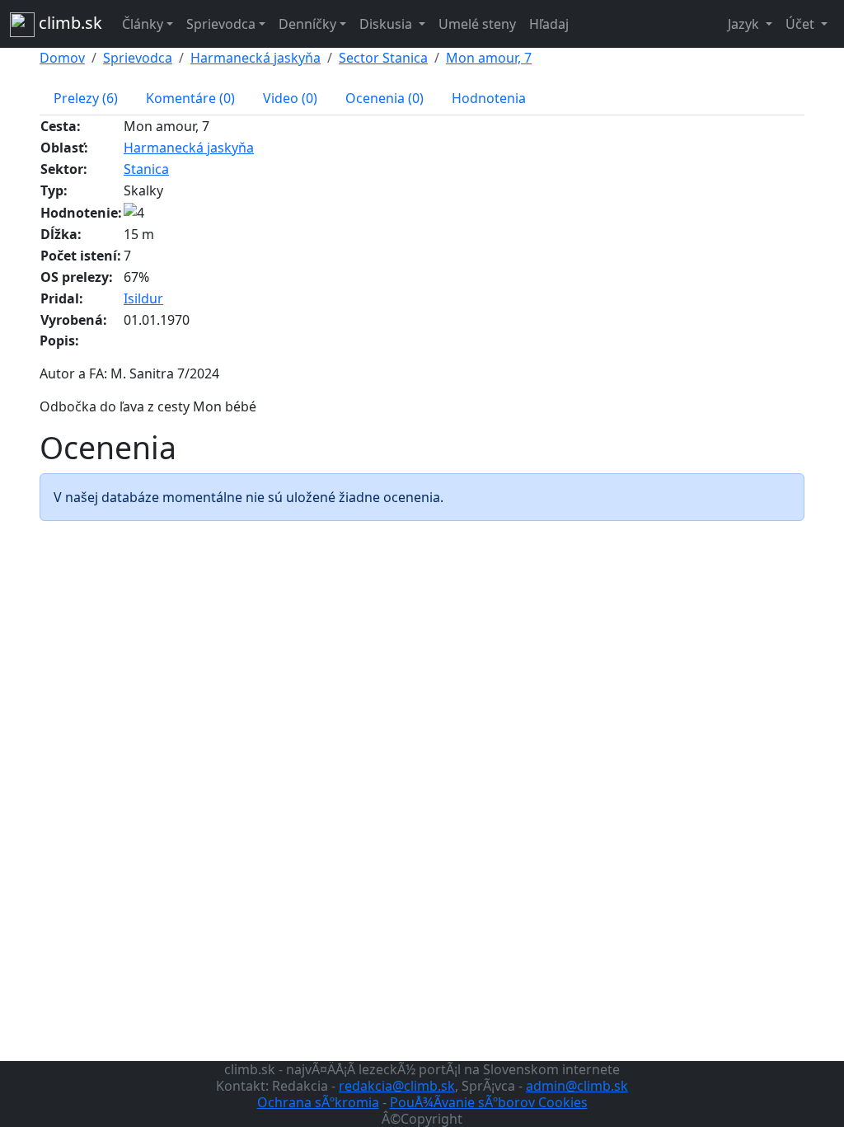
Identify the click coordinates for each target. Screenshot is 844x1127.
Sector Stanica (383, 58)
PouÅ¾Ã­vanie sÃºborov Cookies (489, 1102)
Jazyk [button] (745, 24)
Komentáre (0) (190, 98)
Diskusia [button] (387, 24)
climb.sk (68, 23)
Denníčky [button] (307, 24)
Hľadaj (549, 24)
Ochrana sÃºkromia (318, 1102)
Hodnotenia (489, 98)
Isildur (143, 298)
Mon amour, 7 (489, 58)
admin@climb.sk (577, 1086)
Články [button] (142, 24)
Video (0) (290, 98)
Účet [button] (801, 24)
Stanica (146, 169)
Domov (62, 58)
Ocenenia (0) (384, 98)
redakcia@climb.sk (397, 1086)
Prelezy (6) (86, 98)
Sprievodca (137, 58)
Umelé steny (477, 24)
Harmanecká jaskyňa (255, 58)
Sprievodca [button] (221, 24)
